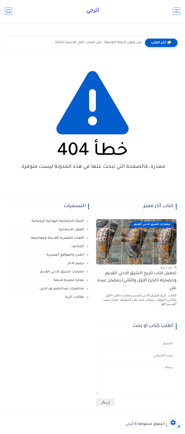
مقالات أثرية (75, 297)
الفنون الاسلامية (72, 229)
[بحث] (8, 11)
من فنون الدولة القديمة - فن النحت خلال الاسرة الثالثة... (96, 43)
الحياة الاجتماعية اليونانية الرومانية (58, 221)
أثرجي (92, 11)
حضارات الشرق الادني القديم (62, 272)
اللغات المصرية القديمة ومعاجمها (58, 238)
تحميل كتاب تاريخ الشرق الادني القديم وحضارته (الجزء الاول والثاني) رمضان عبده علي (137, 281)
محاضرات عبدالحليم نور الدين (62, 289)
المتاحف (78, 246)
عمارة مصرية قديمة (69, 280)
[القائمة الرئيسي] (176, 11)
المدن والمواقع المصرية (65, 255)
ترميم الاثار (76, 263)
